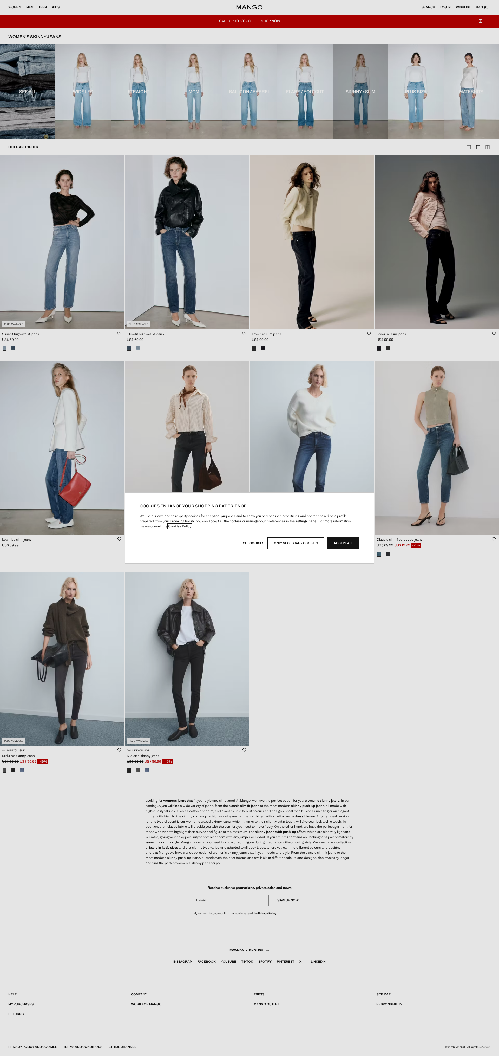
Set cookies (253, 543)
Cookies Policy (179, 526)
